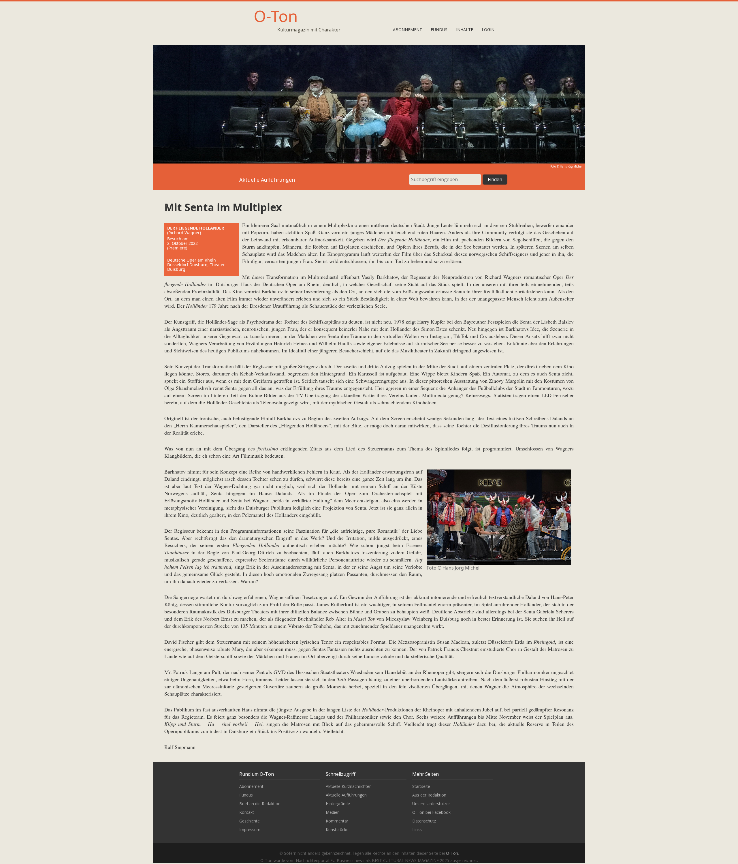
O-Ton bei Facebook (431, 812)
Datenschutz (424, 821)
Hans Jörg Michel (571, 166)
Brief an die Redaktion (259, 803)
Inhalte (464, 29)
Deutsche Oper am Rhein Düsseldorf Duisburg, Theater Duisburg (196, 264)
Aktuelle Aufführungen (346, 795)
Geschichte (249, 821)
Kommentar (337, 821)
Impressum (249, 829)
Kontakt (246, 812)
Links (417, 829)
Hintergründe (338, 803)
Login (488, 29)
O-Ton (276, 16)
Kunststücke (337, 829)
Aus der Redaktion (429, 795)
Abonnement (407, 29)
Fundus (439, 29)
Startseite (421, 786)
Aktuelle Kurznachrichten (349, 786)
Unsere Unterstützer (431, 803)
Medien (333, 812)
